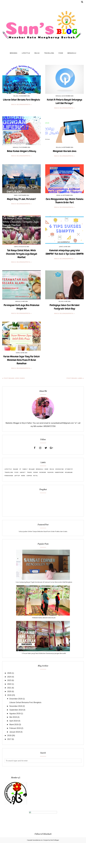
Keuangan (68, 472)
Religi (52, 469)
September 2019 (16, 710)
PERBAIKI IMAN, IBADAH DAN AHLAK (44, 618)
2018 (9, 735)
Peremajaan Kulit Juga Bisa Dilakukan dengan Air (21, 307)
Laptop (17, 475)
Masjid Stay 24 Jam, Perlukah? (21, 199)
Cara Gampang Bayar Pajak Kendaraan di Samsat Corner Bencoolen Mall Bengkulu (44, 582)
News (23, 475)
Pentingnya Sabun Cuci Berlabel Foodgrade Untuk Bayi (65, 307)
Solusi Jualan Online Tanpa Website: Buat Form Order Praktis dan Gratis (43, 531)
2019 (9, 695)
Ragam (15, 469)
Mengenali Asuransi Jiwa (64, 151)
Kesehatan (59, 469)
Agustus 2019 (14, 713)
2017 (9, 739)
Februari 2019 (15, 728)
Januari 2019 (14, 732)
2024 (9, 677)
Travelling (9, 472)
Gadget (23, 472)
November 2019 (15, 706)
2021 (9, 688)
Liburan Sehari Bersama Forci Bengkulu (21, 99)
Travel (29, 472)
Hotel (35, 475)
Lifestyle (8, 469)
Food (16, 472)
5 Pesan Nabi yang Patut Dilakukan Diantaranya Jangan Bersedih (44, 653)
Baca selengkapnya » (21, 104)
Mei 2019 (13, 717)
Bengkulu (39, 469)
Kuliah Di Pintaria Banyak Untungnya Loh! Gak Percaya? (64, 101)
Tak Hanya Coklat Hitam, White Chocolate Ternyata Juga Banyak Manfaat (21, 254)
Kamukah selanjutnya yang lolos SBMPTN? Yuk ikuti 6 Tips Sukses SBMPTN (65, 252)
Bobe (46, 469)
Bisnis (35, 472)
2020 (9, 691)
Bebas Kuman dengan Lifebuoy (21, 151)
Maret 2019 (13, 724)
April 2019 (13, 721)
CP (20, 469)
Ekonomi (42, 472)
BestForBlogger (55, 840)
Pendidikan (9, 475)
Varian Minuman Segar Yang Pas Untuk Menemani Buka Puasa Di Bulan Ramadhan (21, 360)
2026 (9, 673)
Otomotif (69, 469)
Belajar (32, 469)
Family (25, 469)
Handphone (59, 472)
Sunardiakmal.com (38, 840)
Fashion (50, 472)
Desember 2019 (15, 699)
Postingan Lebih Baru (14, 378)
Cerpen (29, 475)
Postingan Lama (74, 378)
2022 (9, 684)
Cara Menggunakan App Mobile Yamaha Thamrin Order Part (64, 200)
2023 (9, 680)
